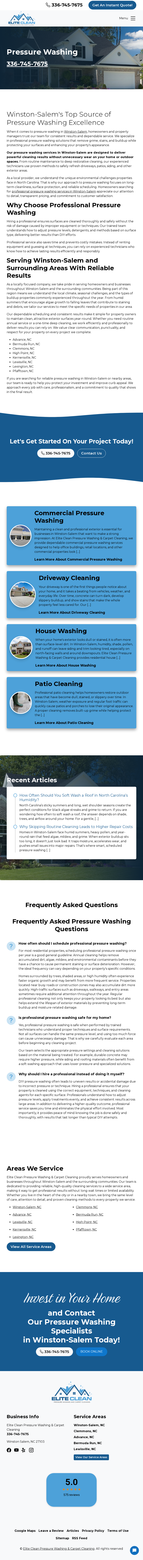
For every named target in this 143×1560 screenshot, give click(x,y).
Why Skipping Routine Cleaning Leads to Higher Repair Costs (76, 826)
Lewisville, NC (22, 1222)
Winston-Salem (75, 131)
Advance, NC (22, 1214)
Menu (123, 18)
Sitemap (62, 1538)
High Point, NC (87, 1222)
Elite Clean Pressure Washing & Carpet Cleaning (59, 1548)
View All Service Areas (31, 1246)
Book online (91, 1351)
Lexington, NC (23, 1237)
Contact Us (91, 453)
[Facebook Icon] (9, 1450)
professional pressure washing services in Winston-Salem (54, 191)
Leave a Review (51, 1531)
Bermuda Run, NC (89, 1214)
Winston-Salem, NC (27, 1207)
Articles (73, 1531)
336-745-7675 (66, 5)
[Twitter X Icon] (24, 1450)
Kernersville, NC (24, 1229)
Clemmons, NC (87, 1207)
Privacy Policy (93, 1531)
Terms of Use (118, 1531)
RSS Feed (79, 1538)
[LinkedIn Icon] (31, 1450)
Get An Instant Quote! (112, 5)
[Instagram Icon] (16, 1450)
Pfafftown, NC (86, 1229)
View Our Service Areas (91, 1457)
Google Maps (25, 1531)
